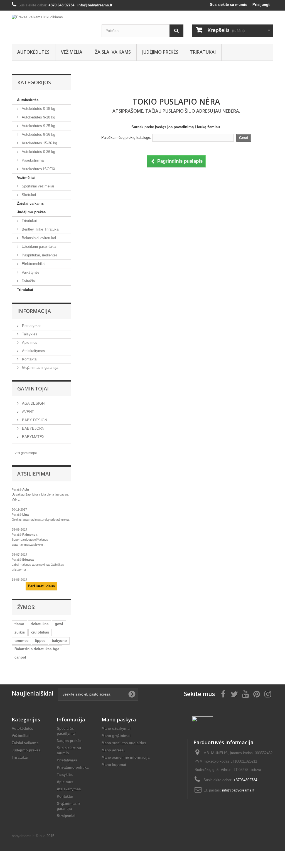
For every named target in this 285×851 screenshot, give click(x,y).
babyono (59, 641)
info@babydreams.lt (238, 790)
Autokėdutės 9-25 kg (38, 126)
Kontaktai (29, 359)
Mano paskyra (119, 719)
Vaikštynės (30, 272)
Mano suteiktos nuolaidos (124, 743)
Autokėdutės (33, 52)
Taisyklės (29, 334)
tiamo (19, 624)
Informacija (34, 311)
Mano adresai (113, 750)
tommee (21, 641)
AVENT (27, 412)
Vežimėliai (72, 52)
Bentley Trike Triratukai (40, 229)
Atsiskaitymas (33, 351)
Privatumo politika (73, 767)
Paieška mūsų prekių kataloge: (126, 137)
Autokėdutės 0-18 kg (38, 109)
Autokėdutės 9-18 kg (38, 117)
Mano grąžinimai (116, 736)
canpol (20, 657)
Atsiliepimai (33, 473)
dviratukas (39, 624)
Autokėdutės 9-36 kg (38, 134)
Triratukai (203, 52)
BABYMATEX (33, 437)
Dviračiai (28, 281)
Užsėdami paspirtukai (38, 246)
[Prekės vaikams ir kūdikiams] (52, 23)
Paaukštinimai (33, 160)
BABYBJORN (32, 428)
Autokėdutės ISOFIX (38, 169)
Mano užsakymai (116, 728)
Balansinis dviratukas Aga (36, 649)
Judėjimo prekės (160, 52)
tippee (40, 641)
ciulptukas (40, 632)
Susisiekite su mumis (228, 5)
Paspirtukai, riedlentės (39, 255)
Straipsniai (66, 816)
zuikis (19, 632)
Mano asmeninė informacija (125, 757)
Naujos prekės (69, 741)
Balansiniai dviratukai (38, 238)
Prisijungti (261, 5)
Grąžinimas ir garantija (39, 367)
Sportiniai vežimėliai (37, 186)
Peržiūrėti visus (41, 586)
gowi (59, 624)
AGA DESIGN (33, 403)
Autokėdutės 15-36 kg (39, 143)
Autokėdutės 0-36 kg (38, 152)
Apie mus (29, 342)
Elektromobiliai (33, 264)
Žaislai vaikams (113, 52)
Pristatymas (31, 326)
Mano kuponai (114, 765)
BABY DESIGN (34, 420)
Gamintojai (33, 388)
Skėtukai (28, 195)
